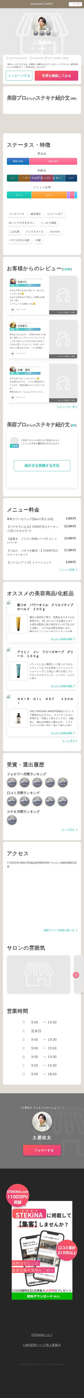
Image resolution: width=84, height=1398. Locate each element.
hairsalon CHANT (42, 4)
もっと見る (68, 741)
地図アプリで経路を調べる (59, 930)
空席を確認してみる (56, 75)
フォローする (44, 1150)
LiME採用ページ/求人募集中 (42, 1345)
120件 (67, 269)
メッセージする (19, 75)
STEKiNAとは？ (42, 1335)
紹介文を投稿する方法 (42, 465)
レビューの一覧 (66, 407)
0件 (74, 425)
